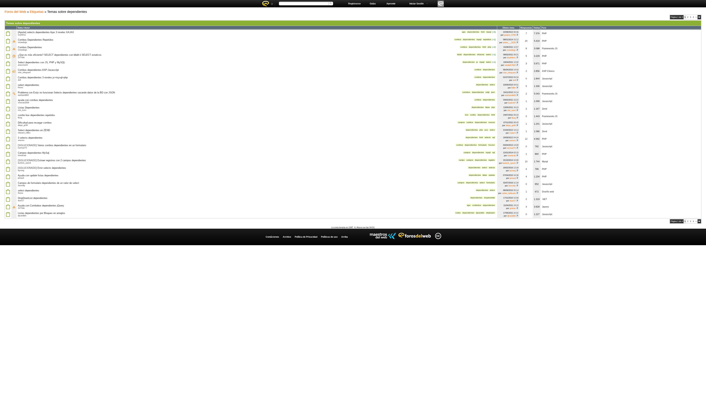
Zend (544, 109)
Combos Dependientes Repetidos (35, 39)
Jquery (545, 206)
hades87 (512, 103)
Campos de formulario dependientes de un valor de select (48, 183)
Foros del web (267, 3)
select (488, 54)
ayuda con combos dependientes (35, 100)
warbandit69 (23, 95)
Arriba (344, 237)
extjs (487, 92)
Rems (20, 87)
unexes (21, 140)
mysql (488, 32)
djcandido (480, 213)
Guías (373, 3)
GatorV (512, 133)
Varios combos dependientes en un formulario (62, 145)
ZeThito (21, 57)
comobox (466, 92)
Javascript (547, 78)
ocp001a (22, 35)
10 (526, 161)
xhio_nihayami (24, 72)
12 (526, 139)
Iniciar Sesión (416, 3)
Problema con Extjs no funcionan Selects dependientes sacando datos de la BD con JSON (66, 92)
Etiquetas (37, 12)
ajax (464, 32)
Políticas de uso (329, 237)
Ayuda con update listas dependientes (38, 175)
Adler (513, 88)
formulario (482, 145)
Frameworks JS (549, 48)
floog (20, 118)
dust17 (21, 200)
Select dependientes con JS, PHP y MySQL (41, 62)
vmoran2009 (23, 102)
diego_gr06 (23, 125)
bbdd (459, 54)
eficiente (480, 54)
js (477, 62)
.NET (544, 199)
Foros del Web (15, 12)
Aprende (390, 3)
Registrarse (354, 3)
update (492, 175)
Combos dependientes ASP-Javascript (38, 70)
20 (526, 41)
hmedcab (22, 155)
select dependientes (28, 85)
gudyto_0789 (510, 35)
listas (487, 107)
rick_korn (22, 110)
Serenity (21, 185)
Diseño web (548, 191)
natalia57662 (510, 65)
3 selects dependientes (30, 137)
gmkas (513, 208)
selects (488, 137)
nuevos (492, 122)
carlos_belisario (509, 193)
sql (493, 137)
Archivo (287, 237)
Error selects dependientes (52, 168)
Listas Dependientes (29, 107)
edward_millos (24, 133)
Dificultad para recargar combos (35, 122)
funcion (492, 145)
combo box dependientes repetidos (36, 115)
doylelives (511, 57)
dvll (19, 80)
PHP (544, 33)
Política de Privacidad (306, 237)
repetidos (487, 39)
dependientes (473, 32)
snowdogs (22, 42)
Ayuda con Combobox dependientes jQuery (41, 205)
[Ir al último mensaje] (517, 34)
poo (486, 130)
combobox (476, 205)
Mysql (545, 161)
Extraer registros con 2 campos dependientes (62, 160)
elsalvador (490, 213)
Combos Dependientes (30, 47)
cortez (458, 213)
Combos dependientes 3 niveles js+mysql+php (43, 77)
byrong (21, 170)
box (466, 115)
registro (492, 160)
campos (461, 122)
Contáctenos (272, 237)
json (493, 92)
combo (473, 115)
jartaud (21, 178)
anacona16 (23, 65)
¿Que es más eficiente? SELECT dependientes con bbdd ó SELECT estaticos (59, 54)
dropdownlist (489, 198)
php (489, 47)
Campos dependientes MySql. (34, 152)
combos (457, 39)
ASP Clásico (548, 71)
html (482, 32)
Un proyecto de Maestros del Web (383, 236)
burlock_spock (24, 163)
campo (462, 160)
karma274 (22, 148)
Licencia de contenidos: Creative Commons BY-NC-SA (438, 236)
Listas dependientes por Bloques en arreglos (41, 213)
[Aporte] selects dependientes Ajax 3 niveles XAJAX (46, 32)
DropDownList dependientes (32, 198)
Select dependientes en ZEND (34, 130)
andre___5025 (509, 42)
